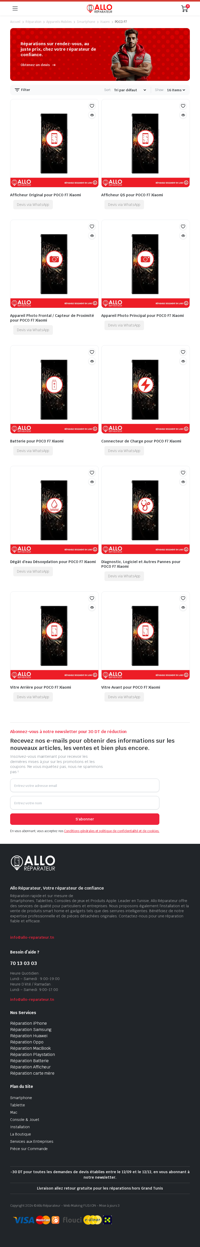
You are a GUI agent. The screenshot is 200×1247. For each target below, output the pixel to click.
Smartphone (86, 22)
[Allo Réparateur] (99, 8)
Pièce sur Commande (29, 1148)
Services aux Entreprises (31, 1141)
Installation (20, 1127)
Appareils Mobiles (59, 22)
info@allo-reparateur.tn (32, 937)
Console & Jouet (24, 1119)
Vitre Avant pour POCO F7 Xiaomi (130, 687)
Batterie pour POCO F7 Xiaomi (37, 441)
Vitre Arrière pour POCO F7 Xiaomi (40, 687)
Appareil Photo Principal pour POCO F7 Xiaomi (142, 315)
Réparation (33, 22)
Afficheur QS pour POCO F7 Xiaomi (132, 195)
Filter (25, 90)
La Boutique (20, 1134)
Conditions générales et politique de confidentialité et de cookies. (111, 831)
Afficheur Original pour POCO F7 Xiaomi (45, 195)
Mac (13, 1112)
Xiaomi (105, 22)
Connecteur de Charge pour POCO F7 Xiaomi (141, 441)
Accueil (15, 22)
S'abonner (85, 819)
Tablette (17, 1105)
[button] (92, 105)
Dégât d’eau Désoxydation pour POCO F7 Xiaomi (53, 561)
